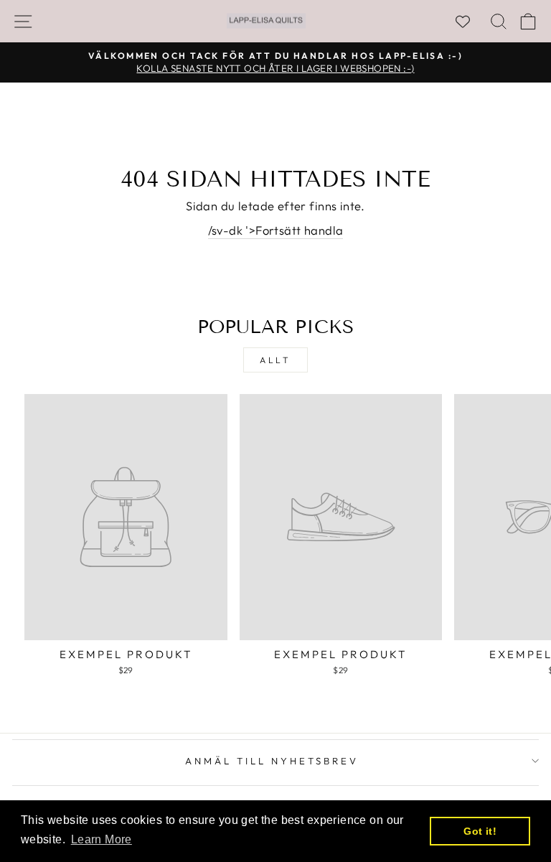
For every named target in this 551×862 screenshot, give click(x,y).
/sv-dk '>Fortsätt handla (276, 230)
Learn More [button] (101, 839)
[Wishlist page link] (470, 21)
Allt (275, 360)
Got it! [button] (479, 831)
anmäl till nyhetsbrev (271, 761)
